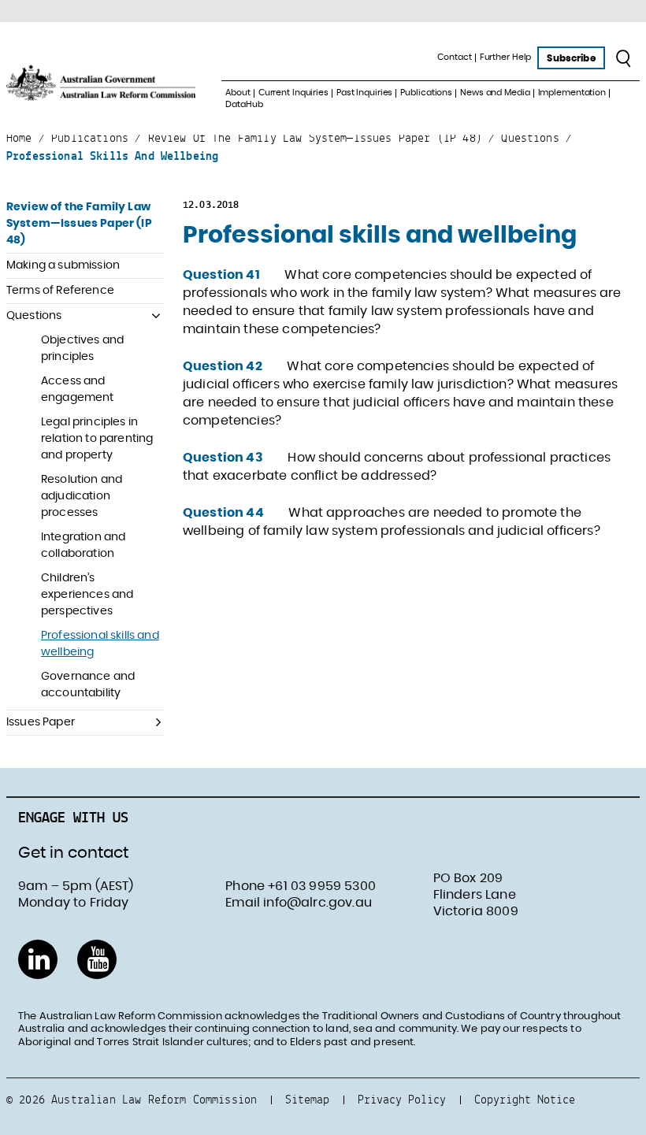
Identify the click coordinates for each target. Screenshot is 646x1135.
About (237, 92)
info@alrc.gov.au (317, 902)
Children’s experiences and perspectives (87, 595)
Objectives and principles (82, 348)
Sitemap (307, 1099)
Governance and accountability (88, 685)
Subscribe (571, 58)
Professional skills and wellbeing (100, 644)
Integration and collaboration (83, 545)
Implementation (572, 92)
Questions (33, 315)
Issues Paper (40, 722)
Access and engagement (77, 389)
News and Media (494, 92)
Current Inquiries (293, 92)
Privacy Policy (402, 1099)
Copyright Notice (524, 1099)
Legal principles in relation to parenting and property (97, 439)
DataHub (243, 104)
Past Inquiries (364, 92)
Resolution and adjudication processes (81, 496)
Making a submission (63, 265)
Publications (426, 92)
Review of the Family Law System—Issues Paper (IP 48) (79, 224)
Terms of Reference (60, 290)
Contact (454, 57)
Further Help (506, 57)
